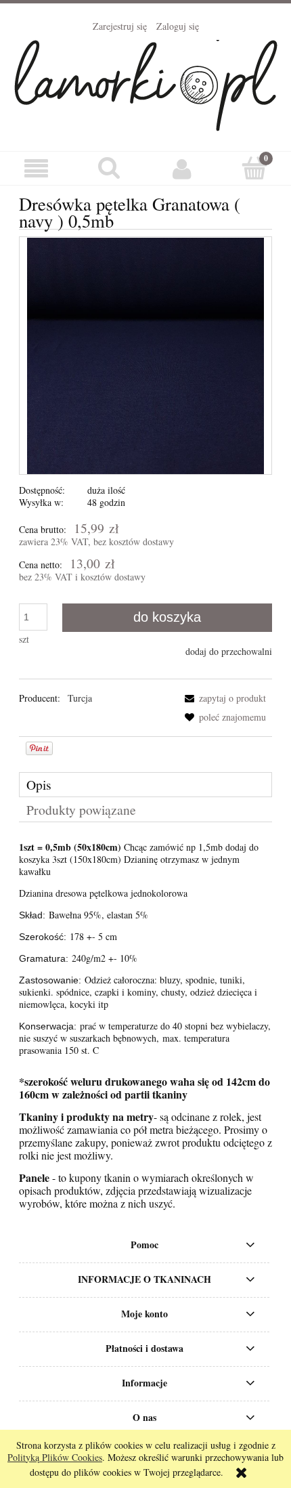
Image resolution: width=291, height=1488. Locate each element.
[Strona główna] (145, 82)
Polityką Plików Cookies (54, 1457)
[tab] (145, 784)
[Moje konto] (182, 169)
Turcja (80, 698)
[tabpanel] (145, 949)
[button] (36, 169)
